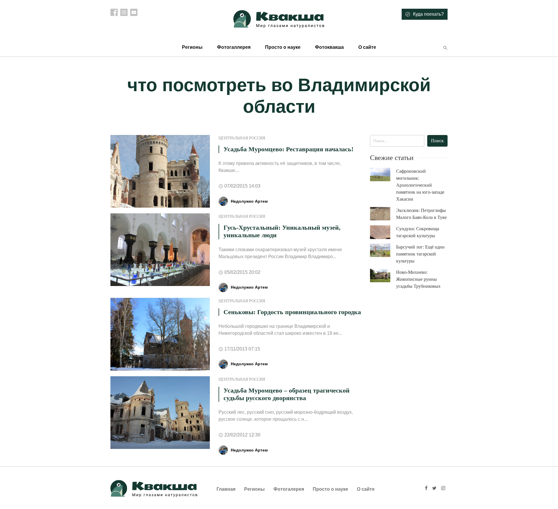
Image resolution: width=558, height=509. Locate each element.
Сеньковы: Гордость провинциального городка (292, 312)
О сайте (367, 47)
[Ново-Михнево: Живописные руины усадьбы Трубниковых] (383, 276)
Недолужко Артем (249, 201)
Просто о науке (283, 47)
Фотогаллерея (234, 47)
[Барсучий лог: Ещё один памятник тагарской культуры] (383, 250)
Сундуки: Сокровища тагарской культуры (417, 232)
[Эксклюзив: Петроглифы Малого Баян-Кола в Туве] (383, 214)
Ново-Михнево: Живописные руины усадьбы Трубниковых (418, 279)
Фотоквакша (329, 47)
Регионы (192, 47)
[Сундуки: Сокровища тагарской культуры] (383, 232)
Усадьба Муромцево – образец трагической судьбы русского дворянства (286, 394)
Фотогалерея (288, 489)
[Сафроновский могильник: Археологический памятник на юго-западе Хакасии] (383, 174)
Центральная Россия (242, 138)
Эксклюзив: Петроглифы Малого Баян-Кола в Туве (421, 214)
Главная (226, 489)
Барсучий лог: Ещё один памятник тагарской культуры (420, 253)
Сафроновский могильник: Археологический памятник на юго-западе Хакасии (420, 185)
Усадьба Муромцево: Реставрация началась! (288, 149)
